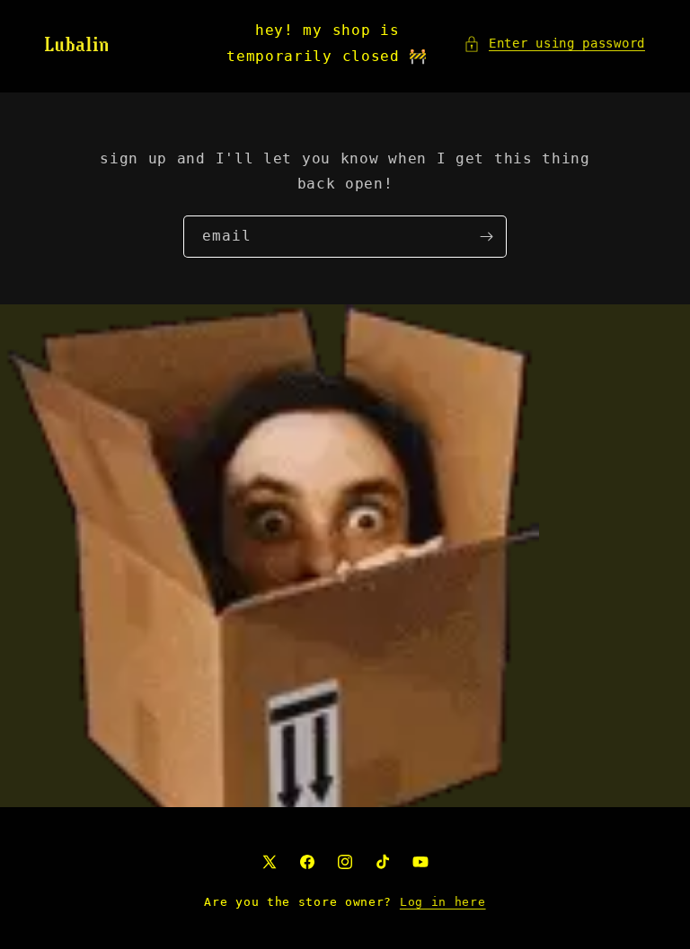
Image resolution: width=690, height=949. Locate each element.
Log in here (443, 902)
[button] (554, 43)
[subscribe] (486, 236)
